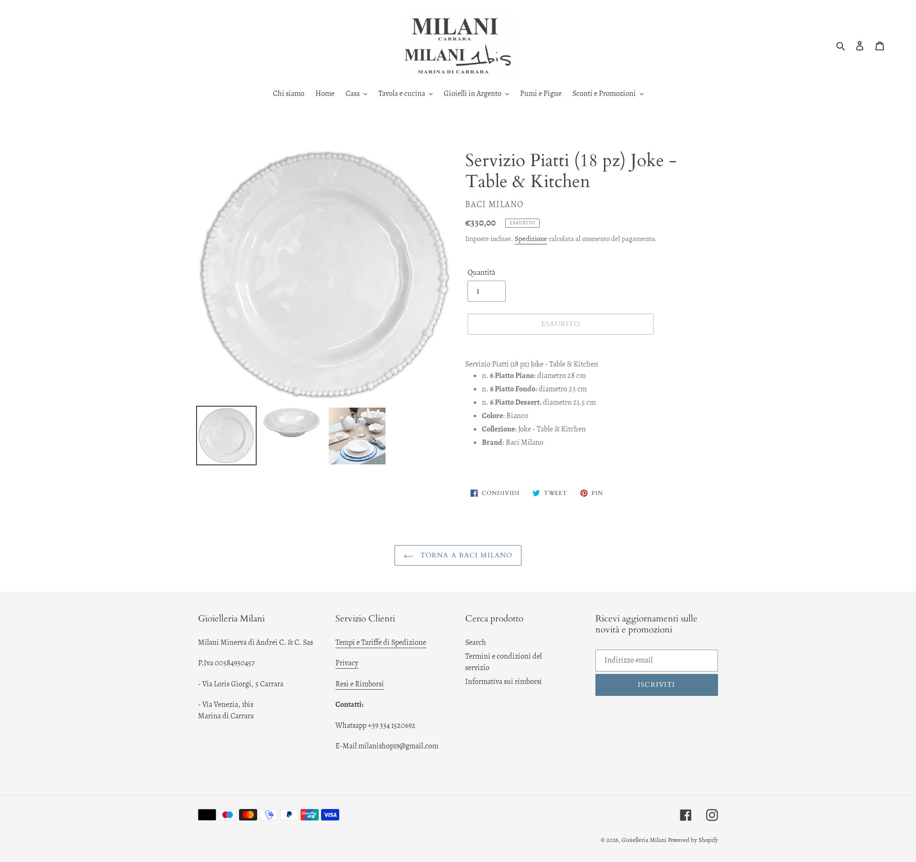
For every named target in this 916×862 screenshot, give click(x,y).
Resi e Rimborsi (359, 684)
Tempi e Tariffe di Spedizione (380, 642)
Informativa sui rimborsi (503, 681)
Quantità (481, 272)
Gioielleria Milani (645, 840)
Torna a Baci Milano (465, 555)
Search (475, 642)
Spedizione (531, 238)
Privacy (346, 663)
